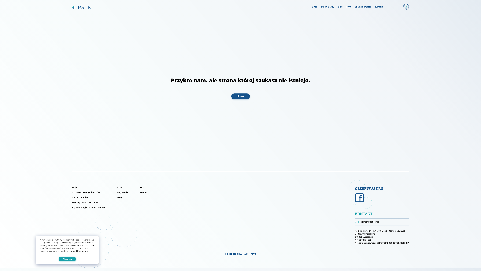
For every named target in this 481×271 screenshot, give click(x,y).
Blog (340, 7)
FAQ (348, 7)
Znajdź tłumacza (363, 7)
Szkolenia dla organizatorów (86, 192)
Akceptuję (67, 259)
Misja (74, 187)
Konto (400, 7)
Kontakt (379, 7)
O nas (314, 7)
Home (240, 96)
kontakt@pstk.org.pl (370, 222)
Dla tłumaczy (327, 7)
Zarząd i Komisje (80, 197)
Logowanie (122, 192)
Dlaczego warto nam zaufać (85, 202)
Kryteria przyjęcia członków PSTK (88, 208)
